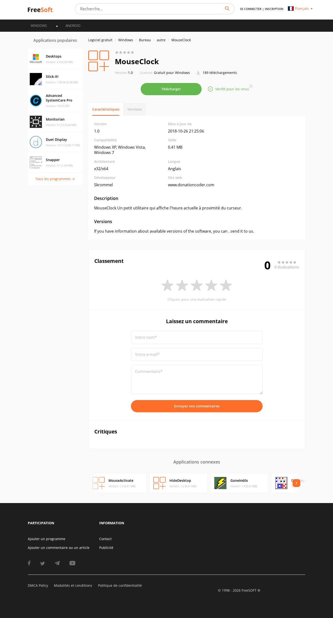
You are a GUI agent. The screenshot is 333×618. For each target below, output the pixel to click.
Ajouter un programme (46, 538)
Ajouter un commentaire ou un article (58, 547)
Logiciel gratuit (100, 40)
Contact (105, 538)
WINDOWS (39, 25)
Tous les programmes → (55, 178)
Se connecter (251, 9)
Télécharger (171, 89)
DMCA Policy (38, 585)
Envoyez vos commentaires (197, 406)
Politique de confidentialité (120, 585)
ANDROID (73, 25)
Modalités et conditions (73, 585)
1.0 (124, 72)
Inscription (274, 9)
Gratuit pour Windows (172, 72)
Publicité (106, 547)
